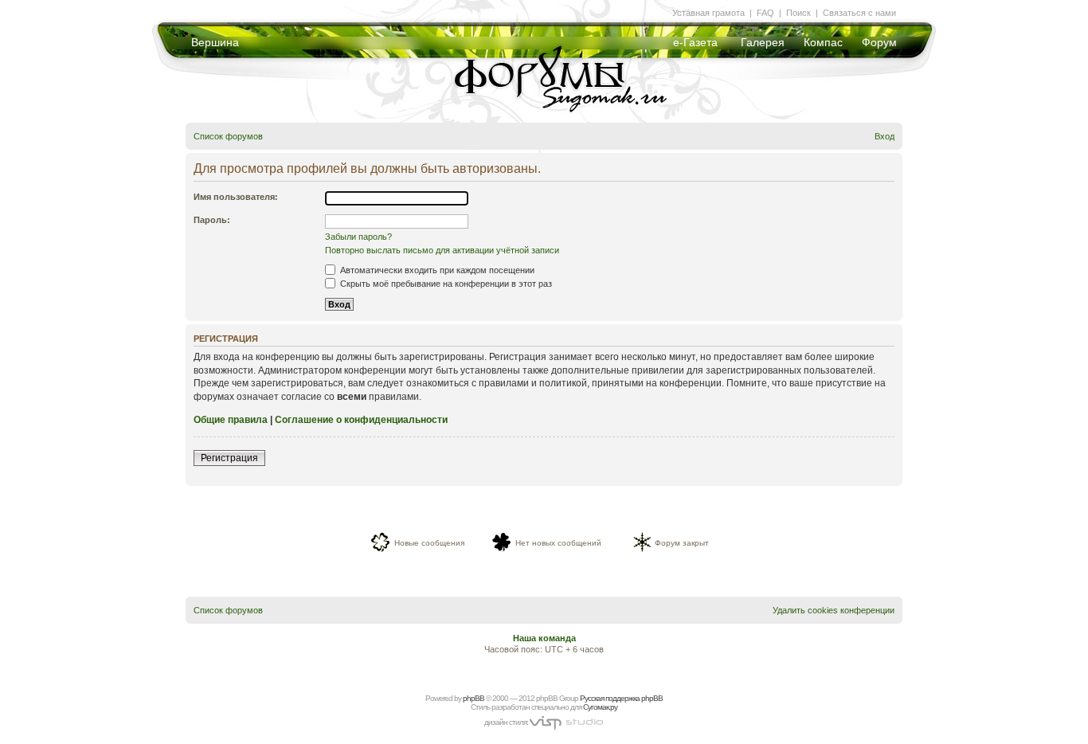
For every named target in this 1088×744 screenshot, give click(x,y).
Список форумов (228, 136)
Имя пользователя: (236, 197)
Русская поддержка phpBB (621, 698)
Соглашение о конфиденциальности (361, 419)
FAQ (765, 13)
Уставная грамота (708, 13)
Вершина (215, 42)
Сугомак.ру (600, 707)
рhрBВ (473, 698)
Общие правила (231, 419)
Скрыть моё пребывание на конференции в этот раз (445, 283)
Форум (879, 42)
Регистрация (229, 458)
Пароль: (212, 220)
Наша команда (544, 638)
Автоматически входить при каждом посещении (436, 270)
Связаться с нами (859, 13)
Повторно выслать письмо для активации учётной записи (442, 250)
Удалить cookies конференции (833, 610)
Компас (823, 42)
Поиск (798, 13)
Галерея (763, 42)
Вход (884, 136)
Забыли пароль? (358, 236)
